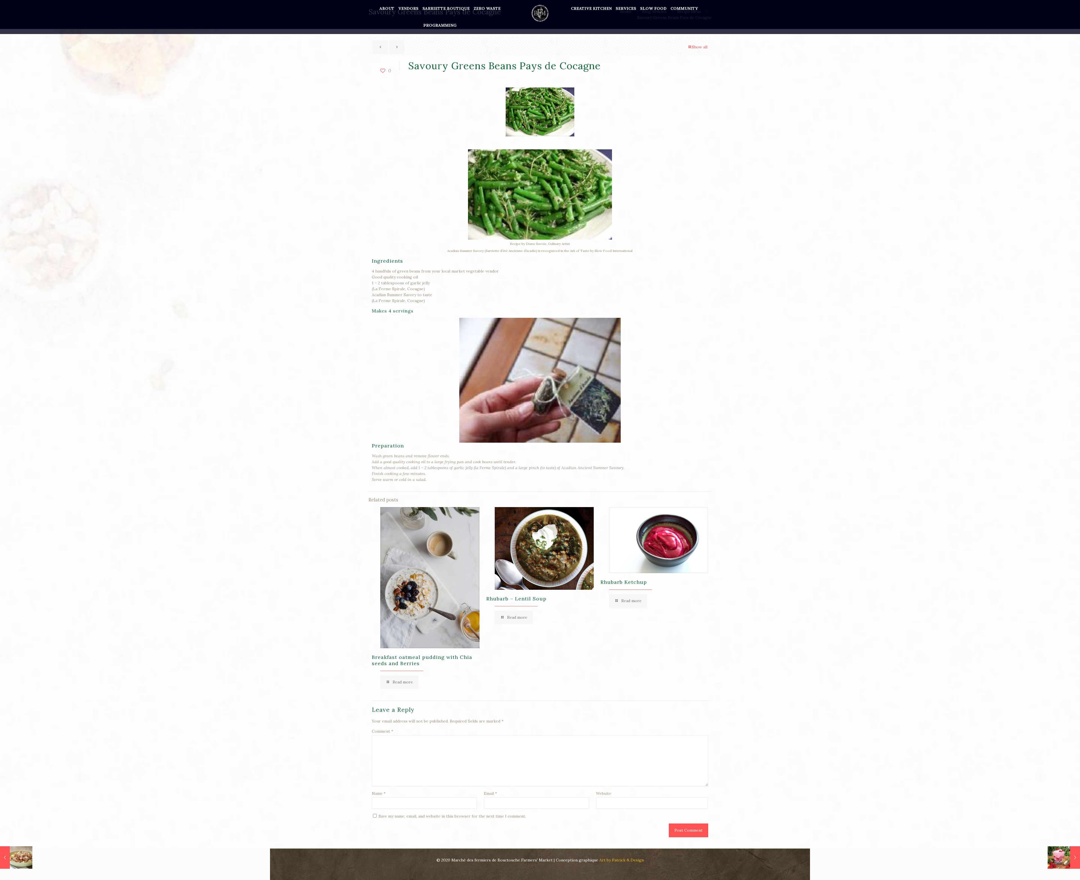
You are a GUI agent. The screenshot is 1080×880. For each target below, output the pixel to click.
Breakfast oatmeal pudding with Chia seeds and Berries (422, 660)
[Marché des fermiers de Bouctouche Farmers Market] (540, 12)
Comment (382, 731)
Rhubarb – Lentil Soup (516, 598)
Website (603, 793)
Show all (699, 46)
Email (490, 793)
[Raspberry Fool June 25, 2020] (1064, 857)
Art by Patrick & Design (621, 860)
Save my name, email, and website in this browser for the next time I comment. (452, 816)
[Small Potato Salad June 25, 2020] (16, 857)
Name (379, 793)
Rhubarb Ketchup (623, 582)
